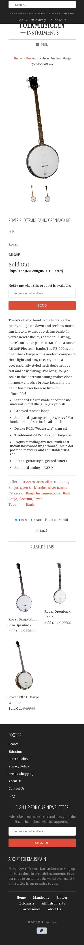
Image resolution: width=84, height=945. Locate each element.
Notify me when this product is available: (40, 286)
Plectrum (25, 499)
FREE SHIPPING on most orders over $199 (42, 13)
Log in (23, 20)
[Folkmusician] (42, 28)
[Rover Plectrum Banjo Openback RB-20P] (42, 128)
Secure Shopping (21, 774)
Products (32, 58)
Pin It (52, 519)
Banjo (30, 493)
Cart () (41, 20)
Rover (13, 244)
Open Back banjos (33, 488)
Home (21, 898)
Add (65, 519)
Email (43, 530)
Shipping (15, 751)
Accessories (35, 482)
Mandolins (41, 898)
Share (37, 519)
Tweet (23, 519)
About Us (15, 781)
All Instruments (56, 482)
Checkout (58, 20)
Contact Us (16, 789)
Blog (12, 796)
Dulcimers (26, 903)
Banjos (14, 488)
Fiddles (62, 898)
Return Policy (18, 759)
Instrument (44, 493)
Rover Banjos (57, 488)
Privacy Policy (19, 766)
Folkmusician (47, 922)
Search (14, 744)
